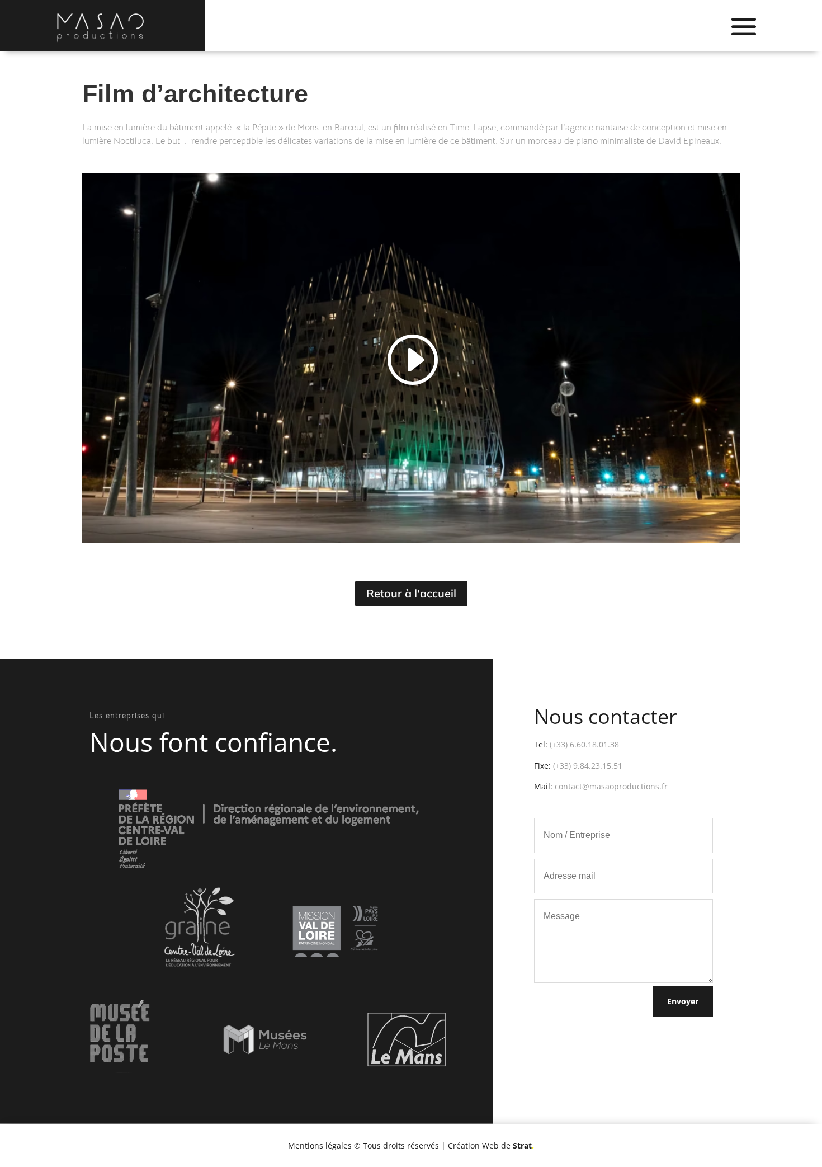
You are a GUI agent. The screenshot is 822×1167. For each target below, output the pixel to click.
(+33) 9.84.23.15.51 (587, 765)
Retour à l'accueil (411, 593)
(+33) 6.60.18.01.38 (584, 744)
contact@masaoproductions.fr (611, 786)
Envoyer (682, 1001)
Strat (523, 1145)
